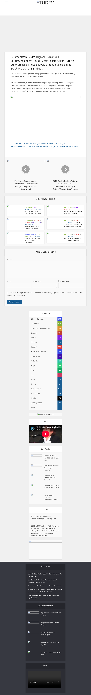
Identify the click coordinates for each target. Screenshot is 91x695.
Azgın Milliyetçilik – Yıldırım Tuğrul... (50, 623)
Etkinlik (36, 207)
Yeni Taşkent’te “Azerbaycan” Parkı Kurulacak (50, 477)
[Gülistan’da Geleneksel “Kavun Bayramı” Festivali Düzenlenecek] (37, 468)
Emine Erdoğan (33, 143)
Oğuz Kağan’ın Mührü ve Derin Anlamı (51, 614)
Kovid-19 (31, 146)
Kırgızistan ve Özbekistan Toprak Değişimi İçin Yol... (72, 239)
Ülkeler (77, 223)
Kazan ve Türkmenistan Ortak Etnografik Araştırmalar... (32, 240)
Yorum (9, 259)
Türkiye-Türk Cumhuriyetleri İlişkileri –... (50, 643)
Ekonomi (36, 220)
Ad (9, 281)
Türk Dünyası (36, 209)
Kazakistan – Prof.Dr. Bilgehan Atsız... (51, 653)
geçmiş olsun (47, 143)
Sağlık (51, 35)
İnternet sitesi (63, 281)
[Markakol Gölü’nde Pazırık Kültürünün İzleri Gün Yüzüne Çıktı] (37, 458)
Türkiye (61, 146)
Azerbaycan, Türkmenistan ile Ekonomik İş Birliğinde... (73, 225)
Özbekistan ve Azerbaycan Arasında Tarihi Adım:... (33, 227)
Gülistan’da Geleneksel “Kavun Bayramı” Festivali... (51, 467)
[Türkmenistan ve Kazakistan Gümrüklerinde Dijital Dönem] (37, 498)
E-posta (37, 281)
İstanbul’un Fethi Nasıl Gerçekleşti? (48, 633)
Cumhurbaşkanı (18, 143)
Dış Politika (42, 35)
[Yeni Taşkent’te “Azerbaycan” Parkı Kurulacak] (37, 478)
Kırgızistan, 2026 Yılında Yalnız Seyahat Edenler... (51, 486)
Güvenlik (67, 209)
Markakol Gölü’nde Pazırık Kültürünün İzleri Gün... (51, 458)
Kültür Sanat (36, 223)
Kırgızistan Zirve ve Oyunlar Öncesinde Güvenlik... (73, 212)
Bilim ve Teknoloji (30, 234)
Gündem (27, 209)
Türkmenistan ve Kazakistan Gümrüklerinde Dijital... (51, 497)
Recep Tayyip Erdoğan (46, 146)
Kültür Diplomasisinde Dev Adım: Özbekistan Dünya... (33, 212)
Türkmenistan (72, 146)
